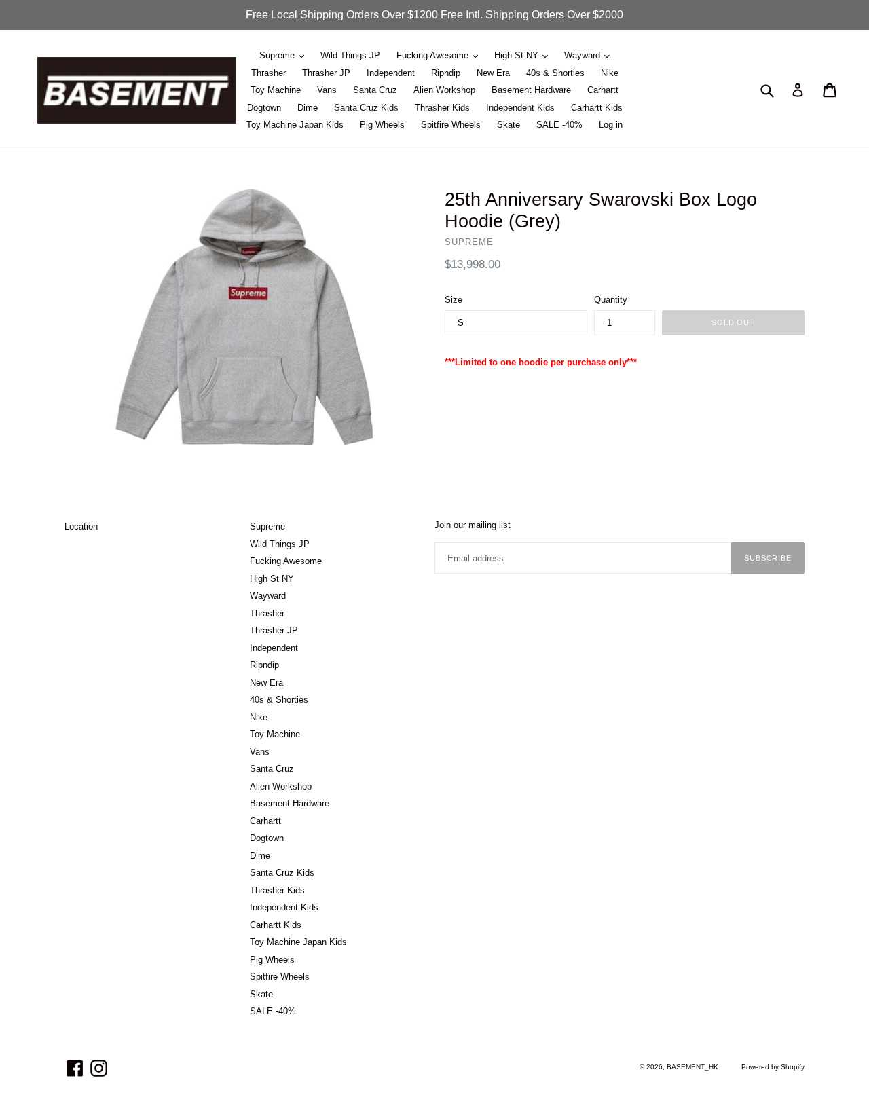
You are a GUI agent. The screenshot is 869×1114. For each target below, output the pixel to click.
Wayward (583, 55)
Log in (611, 124)
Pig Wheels (382, 124)
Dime (307, 108)
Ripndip (445, 73)
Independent (391, 73)
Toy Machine (276, 90)
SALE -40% (559, 124)
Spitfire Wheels (451, 124)
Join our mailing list (472, 525)
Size (453, 300)
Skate (508, 124)
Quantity (610, 300)
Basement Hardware (531, 90)
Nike (609, 73)
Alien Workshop (444, 90)
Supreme (278, 55)
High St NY (517, 55)
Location (81, 526)
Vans (327, 90)
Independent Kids (520, 108)
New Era (493, 73)
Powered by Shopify (773, 1067)
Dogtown (264, 108)
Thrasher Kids (442, 108)
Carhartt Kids (597, 108)
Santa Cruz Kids (366, 108)
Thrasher (268, 73)
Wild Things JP (350, 55)
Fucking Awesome (433, 55)
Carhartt (602, 90)
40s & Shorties (555, 73)
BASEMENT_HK (692, 1067)
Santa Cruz (375, 90)
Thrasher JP (326, 73)
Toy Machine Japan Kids (295, 124)
